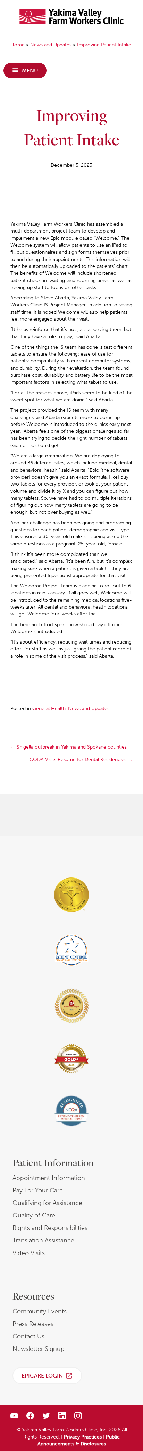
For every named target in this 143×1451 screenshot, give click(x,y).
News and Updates (88, 708)
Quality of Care (33, 1215)
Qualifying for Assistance (47, 1203)
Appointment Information (48, 1178)
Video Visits (28, 1253)
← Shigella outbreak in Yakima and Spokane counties (68, 747)
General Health (49, 708)
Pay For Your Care (37, 1190)
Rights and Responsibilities (49, 1228)
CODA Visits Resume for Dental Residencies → (81, 759)
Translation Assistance (43, 1240)
